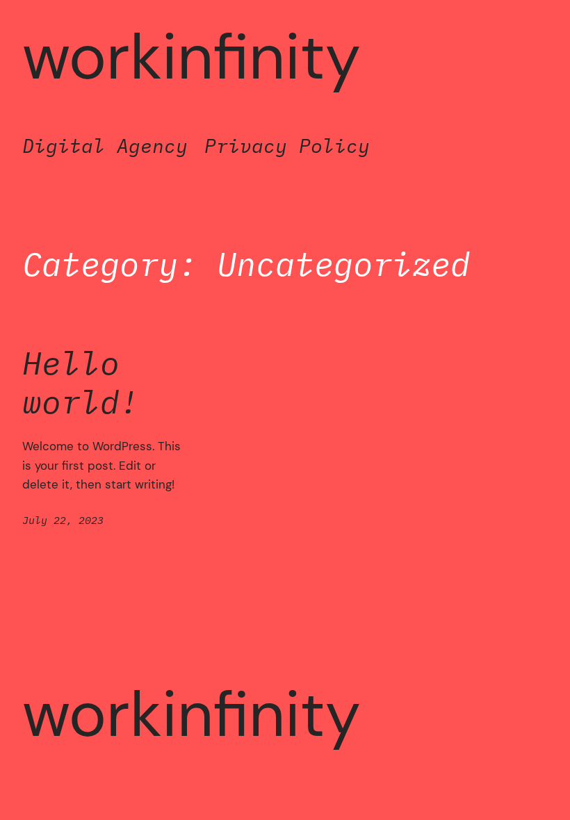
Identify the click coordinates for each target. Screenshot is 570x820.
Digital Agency (105, 145)
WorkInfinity (191, 56)
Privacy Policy (287, 145)
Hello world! (80, 381)
